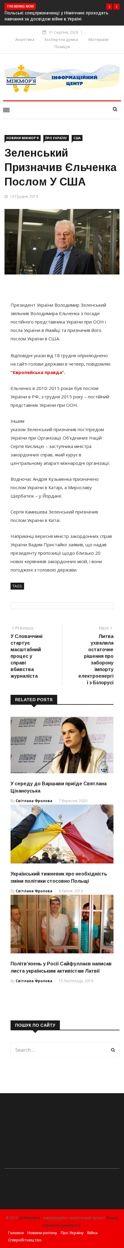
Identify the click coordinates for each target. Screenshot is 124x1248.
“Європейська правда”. (38, 372)
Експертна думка (61, 39)
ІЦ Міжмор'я (29, 1218)
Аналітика (24, 39)
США (77, 138)
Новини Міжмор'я (22, 138)
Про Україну (56, 138)
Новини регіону (42, 1232)
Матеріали (98, 39)
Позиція (62, 46)
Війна (92, 1232)
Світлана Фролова (34, 800)
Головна (16, 1232)
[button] (109, 7)
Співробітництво (25, 1240)
